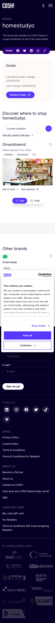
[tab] (19, 201)
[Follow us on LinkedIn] (6, 409)
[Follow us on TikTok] (46, 409)
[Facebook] (18, 50)
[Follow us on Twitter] (36, 409)
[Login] (43, 5)
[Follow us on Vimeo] (6, 419)
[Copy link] (44, 50)
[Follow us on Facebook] (26, 409)
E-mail (6, 365)
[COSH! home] (8, 5)
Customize (26, 345)
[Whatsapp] (38, 50)
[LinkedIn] (31, 50)
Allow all (27, 335)
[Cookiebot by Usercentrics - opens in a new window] (38, 275)
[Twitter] (24, 50)
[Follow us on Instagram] (16, 409)
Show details (39, 325)
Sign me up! (13, 386)
